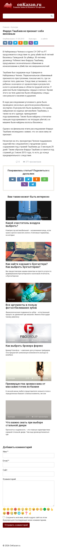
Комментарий (9, 479)
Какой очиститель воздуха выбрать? (23, 224)
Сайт (5, 470)
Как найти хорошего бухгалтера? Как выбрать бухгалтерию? (27, 265)
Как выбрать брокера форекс (24, 345)
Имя (5, 451)
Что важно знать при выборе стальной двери (24, 424)
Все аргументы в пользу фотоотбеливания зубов (21, 306)
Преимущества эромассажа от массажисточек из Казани (25, 385)
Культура (32, 39)
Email (6, 461)
